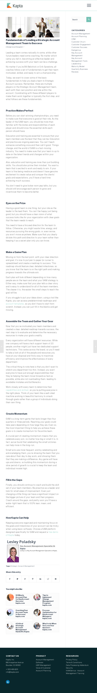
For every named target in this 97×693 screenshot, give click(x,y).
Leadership (76, 64)
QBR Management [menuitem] (43, 665)
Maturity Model (78, 66)
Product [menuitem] (41, 656)
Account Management (81, 34)
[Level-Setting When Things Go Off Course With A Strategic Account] (95, 346)
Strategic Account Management (15, 47)
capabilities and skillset (17, 390)
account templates (15, 304)
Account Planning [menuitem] (43, 671)
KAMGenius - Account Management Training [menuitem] (75, 672)
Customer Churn (79, 42)
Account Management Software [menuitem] (45, 661)
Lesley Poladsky (21, 541)
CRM (74, 39)
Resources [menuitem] (72, 656)
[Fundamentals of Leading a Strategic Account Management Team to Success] (33, 27)
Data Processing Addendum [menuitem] (77, 665)
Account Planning (79, 36)
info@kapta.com (12, 672)
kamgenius (76, 50)
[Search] (88, 19)
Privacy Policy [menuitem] (71, 660)
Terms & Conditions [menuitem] (74, 662)
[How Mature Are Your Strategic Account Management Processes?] (2, 346)
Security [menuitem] (69, 668)
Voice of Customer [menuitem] (43, 668)
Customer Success (79, 47)
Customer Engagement (81, 45)
